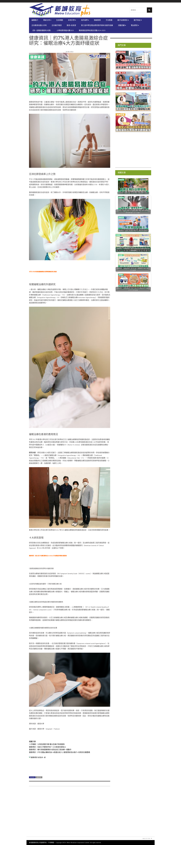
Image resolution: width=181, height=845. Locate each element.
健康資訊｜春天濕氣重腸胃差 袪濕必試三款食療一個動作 (50, 749)
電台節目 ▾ (135, 25)
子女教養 (109, 20)
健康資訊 (39, 777)
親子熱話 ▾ (138, 20)
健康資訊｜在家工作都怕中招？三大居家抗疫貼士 (47, 747)
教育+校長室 (71, 25)
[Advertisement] (69, 812)
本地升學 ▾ (72, 20)
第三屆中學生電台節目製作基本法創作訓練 (97, 25)
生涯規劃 (59, 20)
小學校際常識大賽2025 (65, 30)
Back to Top (146, 838)
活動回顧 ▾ (122, 25)
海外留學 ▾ (85, 20)
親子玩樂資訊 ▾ (123, 20)
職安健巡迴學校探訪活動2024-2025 (92, 30)
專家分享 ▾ (47, 20)
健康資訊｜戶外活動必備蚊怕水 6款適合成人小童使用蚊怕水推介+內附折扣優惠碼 (59, 752)
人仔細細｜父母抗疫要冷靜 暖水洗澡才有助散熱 (47, 744)
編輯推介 (35, 20)
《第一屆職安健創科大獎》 (42, 30)
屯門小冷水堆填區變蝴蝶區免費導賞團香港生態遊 (43, 271)
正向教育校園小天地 (39, 25)
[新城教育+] (60, 10)
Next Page (69, 770)
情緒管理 (97, 20)
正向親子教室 (57, 25)
